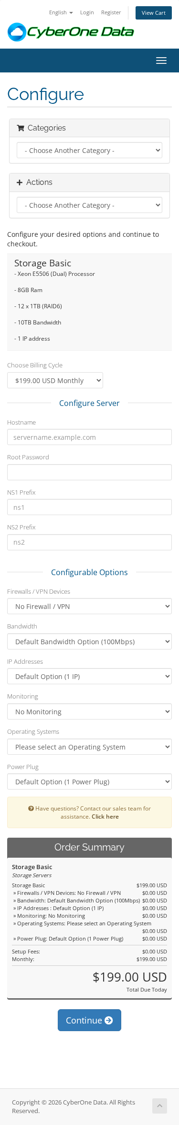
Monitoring (22, 696)
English (58, 12)
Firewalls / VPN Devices (38, 591)
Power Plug (23, 766)
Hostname (21, 422)
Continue (85, 1020)
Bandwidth (22, 626)
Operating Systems (33, 731)
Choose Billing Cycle (35, 365)
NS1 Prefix (21, 492)
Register (111, 12)
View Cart (154, 12)
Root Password (28, 457)
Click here (105, 816)
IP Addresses (25, 661)
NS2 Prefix (21, 527)
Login (87, 12)
